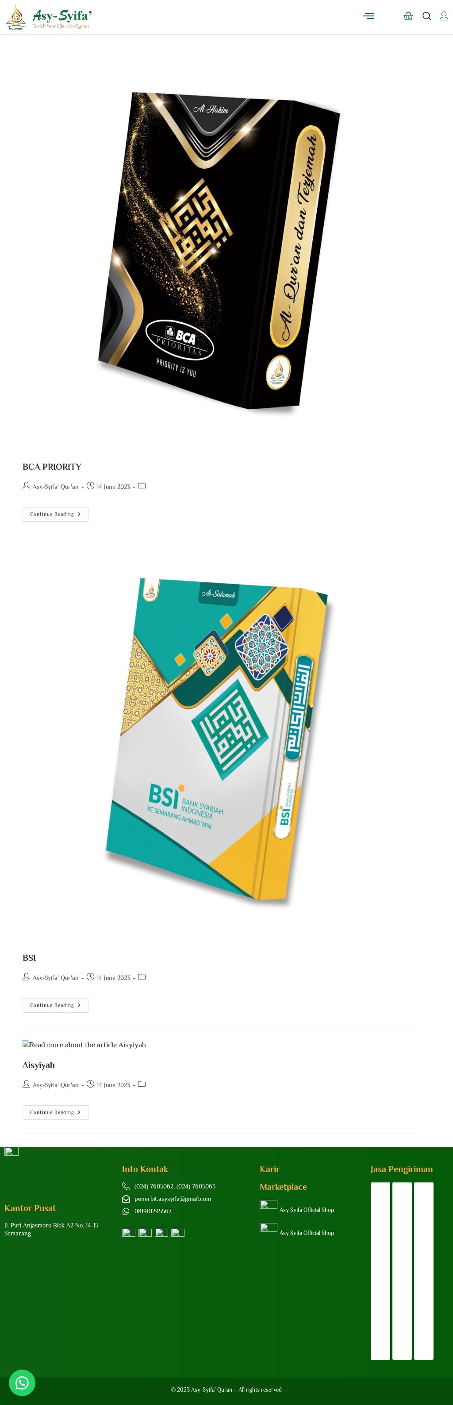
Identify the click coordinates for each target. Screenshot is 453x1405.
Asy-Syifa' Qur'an (56, 486)
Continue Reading (59, 512)
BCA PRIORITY (52, 467)
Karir (270, 1169)
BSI (29, 958)
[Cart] (408, 16)
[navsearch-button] (427, 20)
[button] (22, 1383)
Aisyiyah (39, 1065)
